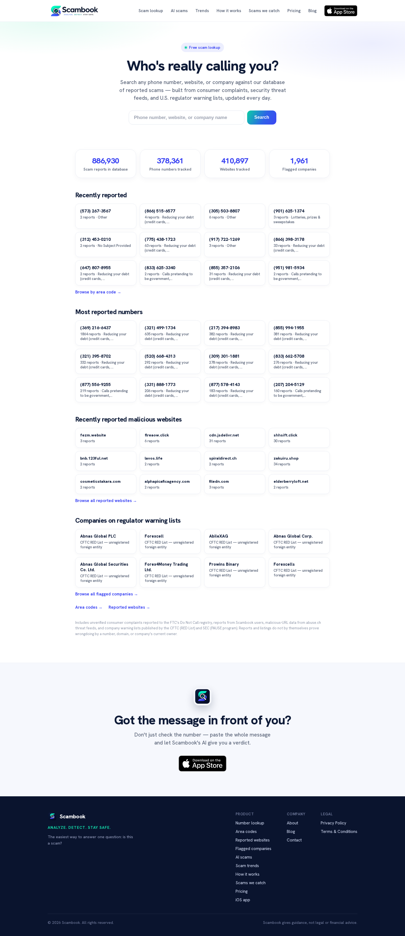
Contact (294, 840)
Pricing (294, 11)
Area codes (246, 831)
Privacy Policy (333, 823)
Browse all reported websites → (106, 500)
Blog (312, 11)
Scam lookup (151, 11)
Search (261, 117)
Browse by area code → (98, 292)
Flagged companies (253, 848)
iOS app (243, 900)
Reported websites (253, 840)
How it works (229, 11)
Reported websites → (129, 607)
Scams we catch (264, 11)
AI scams (179, 11)
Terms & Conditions (339, 831)
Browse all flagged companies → (106, 594)
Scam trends (247, 865)
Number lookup (250, 823)
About (292, 823)
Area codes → (88, 607)
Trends (202, 11)
